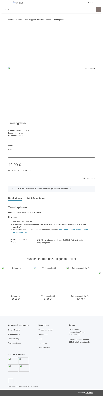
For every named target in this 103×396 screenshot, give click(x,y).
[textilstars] (18, 3)
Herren (20, 133)
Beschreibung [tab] (15, 198)
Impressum (42, 343)
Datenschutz (43, 334)
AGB (40, 339)
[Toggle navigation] (9, 2)
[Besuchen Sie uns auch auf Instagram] (10, 381)
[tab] (35, 199)
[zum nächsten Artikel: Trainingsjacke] (92, 19)
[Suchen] (98, 9)
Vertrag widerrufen (45, 330)
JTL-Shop (89, 393)
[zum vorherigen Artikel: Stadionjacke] (86, 19)
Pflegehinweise (14, 334)
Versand (28, 170)
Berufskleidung (14, 330)
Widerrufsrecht (44, 347)
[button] (74, 2)
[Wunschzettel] (79, 2)
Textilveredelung (14, 343)
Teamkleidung (13, 339)
